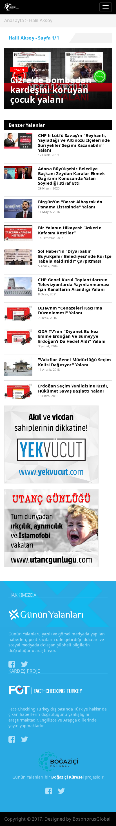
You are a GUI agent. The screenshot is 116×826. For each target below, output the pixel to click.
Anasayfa (14, 20)
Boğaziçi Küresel (67, 777)
